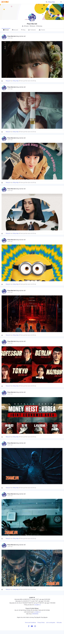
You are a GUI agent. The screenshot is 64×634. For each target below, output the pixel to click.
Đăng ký (8, 80)
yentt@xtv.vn (37, 612)
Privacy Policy (41, 622)
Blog (24, 30)
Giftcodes (59, 622)
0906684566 (35, 613)
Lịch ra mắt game (50, 622)
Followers (33, 30)
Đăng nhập (51, 2)
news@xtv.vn (37, 604)
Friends (43, 30)
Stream (7, 30)
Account (16, 30)
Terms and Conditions (30, 622)
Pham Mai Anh (11, 36)
